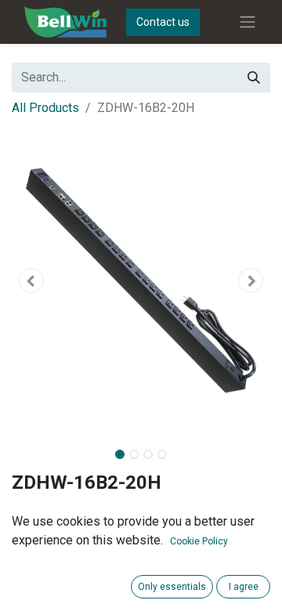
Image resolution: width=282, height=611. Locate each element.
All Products (45, 107)
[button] (31, 280)
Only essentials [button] (172, 586)
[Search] (253, 77)
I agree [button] (243, 586)
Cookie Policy (199, 541)
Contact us (163, 22)
